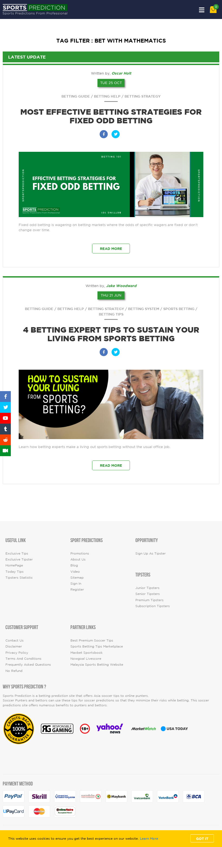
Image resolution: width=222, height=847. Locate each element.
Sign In (75, 583)
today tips (14, 571)
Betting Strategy (143, 96)
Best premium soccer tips (91, 640)
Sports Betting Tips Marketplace (96, 646)
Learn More (149, 838)
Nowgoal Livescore (85, 658)
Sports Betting (178, 309)
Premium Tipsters (149, 600)
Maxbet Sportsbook (86, 652)
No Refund (13, 670)
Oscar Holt (121, 73)
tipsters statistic (19, 577)
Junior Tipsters (147, 588)
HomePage (14, 565)
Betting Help (107, 96)
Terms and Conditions (23, 658)
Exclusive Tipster (19, 559)
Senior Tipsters (147, 593)
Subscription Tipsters (152, 606)
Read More (111, 248)
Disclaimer (13, 646)
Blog (74, 565)
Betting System (143, 309)
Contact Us (14, 640)
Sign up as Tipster (150, 553)
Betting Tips (111, 314)
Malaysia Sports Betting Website (96, 664)
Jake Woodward (121, 286)
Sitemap (77, 577)
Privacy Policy (16, 652)
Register (77, 589)
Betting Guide (75, 96)
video (75, 571)
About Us (78, 559)
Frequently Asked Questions (28, 664)
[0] (213, 12)
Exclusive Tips (16, 553)
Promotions (79, 553)
